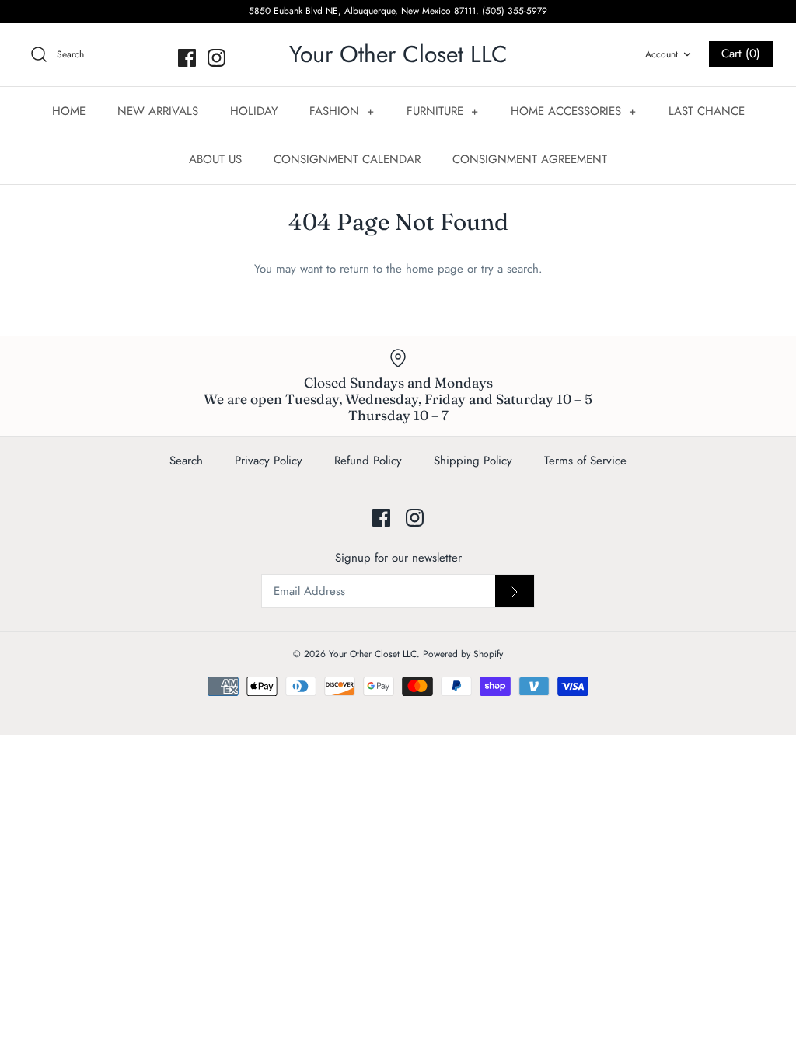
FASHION (342, 111)
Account (661, 54)
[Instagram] (216, 58)
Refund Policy (368, 460)
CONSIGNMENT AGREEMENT (529, 159)
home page (434, 268)
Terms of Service (585, 460)
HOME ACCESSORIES (574, 111)
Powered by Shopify (463, 654)
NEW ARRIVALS (157, 111)
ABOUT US (215, 159)
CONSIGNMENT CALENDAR (347, 159)
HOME (69, 111)
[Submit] (514, 591)
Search (186, 460)
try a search (510, 268)
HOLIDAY (254, 111)
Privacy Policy (268, 460)
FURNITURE (443, 111)
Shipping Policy (473, 460)
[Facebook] (187, 58)
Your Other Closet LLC (373, 654)
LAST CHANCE (707, 111)
